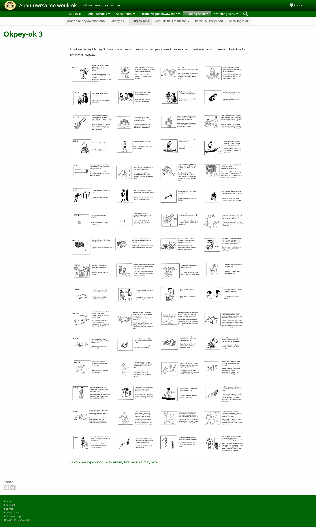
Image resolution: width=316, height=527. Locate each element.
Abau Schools (97, 14)
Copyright (9, 505)
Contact (8, 501)
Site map (9, 508)
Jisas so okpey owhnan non (86, 21)
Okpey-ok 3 (141, 21)
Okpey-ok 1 (119, 21)
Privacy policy (11, 512)
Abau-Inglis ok (239, 21)
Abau (297, 5)
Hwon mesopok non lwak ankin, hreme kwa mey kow (114, 462)
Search (245, 14)
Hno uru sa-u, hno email (17, 520)
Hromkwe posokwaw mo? (159, 14)
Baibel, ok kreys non (209, 21)
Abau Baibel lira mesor (170, 21)
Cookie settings (12, 516)
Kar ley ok (75, 14)
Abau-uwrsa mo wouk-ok (48, 5)
